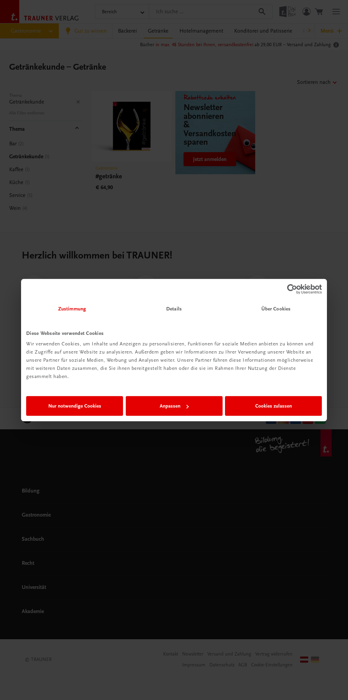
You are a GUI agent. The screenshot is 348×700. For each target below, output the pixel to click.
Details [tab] (174, 309)
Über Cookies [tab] (276, 309)
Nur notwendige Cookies (74, 406)
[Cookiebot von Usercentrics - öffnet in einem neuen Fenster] (292, 289)
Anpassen (170, 406)
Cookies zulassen (273, 406)
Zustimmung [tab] (72, 309)
